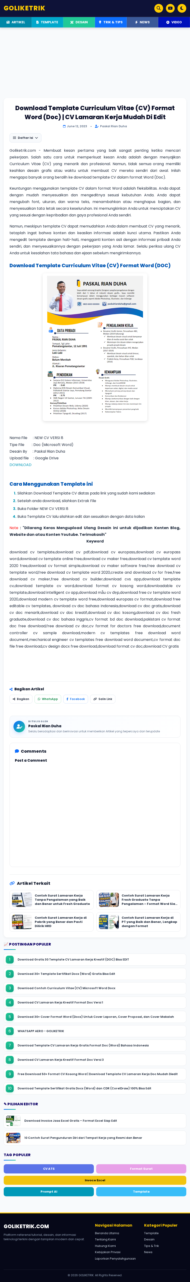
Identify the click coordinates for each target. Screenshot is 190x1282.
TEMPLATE (49, 22)
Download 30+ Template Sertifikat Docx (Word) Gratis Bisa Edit (66, 974)
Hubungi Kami (105, 1246)
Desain (149, 1239)
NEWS (144, 22)
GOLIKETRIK (24, 8)
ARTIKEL (18, 22)
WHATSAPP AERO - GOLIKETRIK (41, 1031)
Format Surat (141, 1169)
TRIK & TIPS (113, 22)
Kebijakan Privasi (107, 1252)
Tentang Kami (105, 1239)
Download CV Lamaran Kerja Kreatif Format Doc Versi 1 (60, 1002)
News (148, 1252)
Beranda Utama (107, 1233)
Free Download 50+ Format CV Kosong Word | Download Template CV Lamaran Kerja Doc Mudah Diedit (98, 1074)
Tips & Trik (151, 1246)
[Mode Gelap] (181, 8)
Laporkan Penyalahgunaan (115, 1258)
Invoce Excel (95, 1180)
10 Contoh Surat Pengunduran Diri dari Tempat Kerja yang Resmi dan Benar (83, 1138)
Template (141, 1191)
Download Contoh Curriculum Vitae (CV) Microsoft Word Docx (66, 988)
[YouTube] (170, 8)
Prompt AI (49, 1191)
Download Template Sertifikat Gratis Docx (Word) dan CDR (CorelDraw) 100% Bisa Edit (84, 1088)
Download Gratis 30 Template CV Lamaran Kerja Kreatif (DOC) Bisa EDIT (73, 959)
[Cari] (158, 8)
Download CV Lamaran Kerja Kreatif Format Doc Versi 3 (61, 1060)
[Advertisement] (95, 65)
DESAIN (81, 22)
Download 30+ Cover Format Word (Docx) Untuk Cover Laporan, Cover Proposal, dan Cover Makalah (96, 1017)
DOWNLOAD (21, 464)
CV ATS (49, 1169)
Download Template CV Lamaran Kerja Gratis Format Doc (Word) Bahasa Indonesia (83, 1045)
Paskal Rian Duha (44, 726)
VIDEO (176, 22)
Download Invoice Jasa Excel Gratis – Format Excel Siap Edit (70, 1121)
